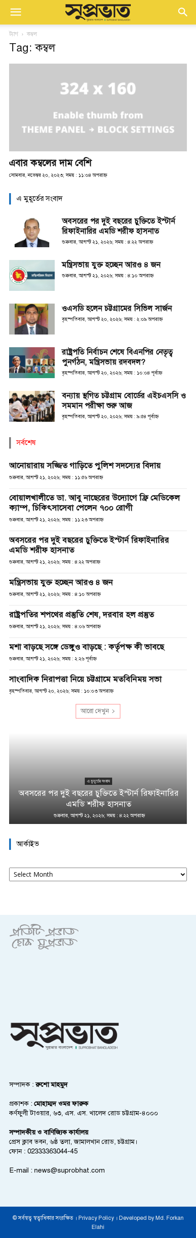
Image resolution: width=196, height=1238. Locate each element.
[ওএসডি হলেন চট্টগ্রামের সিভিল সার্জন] (32, 319)
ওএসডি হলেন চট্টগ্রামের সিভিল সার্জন (117, 308)
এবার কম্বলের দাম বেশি (50, 163)
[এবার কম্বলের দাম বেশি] (98, 107)
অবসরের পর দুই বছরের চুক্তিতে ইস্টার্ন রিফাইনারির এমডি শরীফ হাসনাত (118, 226)
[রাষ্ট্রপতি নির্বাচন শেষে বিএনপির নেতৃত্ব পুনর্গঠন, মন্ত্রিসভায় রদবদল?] (32, 363)
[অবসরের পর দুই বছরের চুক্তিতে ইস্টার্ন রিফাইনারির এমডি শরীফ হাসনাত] (32, 232)
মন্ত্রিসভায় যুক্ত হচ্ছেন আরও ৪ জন (111, 265)
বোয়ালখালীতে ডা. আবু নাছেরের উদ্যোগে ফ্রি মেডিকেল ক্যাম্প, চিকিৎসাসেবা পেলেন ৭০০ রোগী (94, 503)
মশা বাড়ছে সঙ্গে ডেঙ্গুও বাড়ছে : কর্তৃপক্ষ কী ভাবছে (86, 647)
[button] (15, 12)
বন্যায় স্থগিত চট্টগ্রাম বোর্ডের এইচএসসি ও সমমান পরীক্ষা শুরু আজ (124, 400)
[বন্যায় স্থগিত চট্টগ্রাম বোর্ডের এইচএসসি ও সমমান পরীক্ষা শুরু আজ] (32, 406)
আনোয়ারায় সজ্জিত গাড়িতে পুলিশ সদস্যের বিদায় (85, 465)
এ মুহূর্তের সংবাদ (98, 781)
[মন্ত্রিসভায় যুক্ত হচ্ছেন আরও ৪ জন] (32, 275)
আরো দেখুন (95, 711)
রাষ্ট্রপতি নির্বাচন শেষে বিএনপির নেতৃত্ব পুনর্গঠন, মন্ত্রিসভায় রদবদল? (117, 357)
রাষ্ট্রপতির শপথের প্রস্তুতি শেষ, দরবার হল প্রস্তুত (81, 614)
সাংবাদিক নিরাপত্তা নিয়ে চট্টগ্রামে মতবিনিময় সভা (85, 679)
